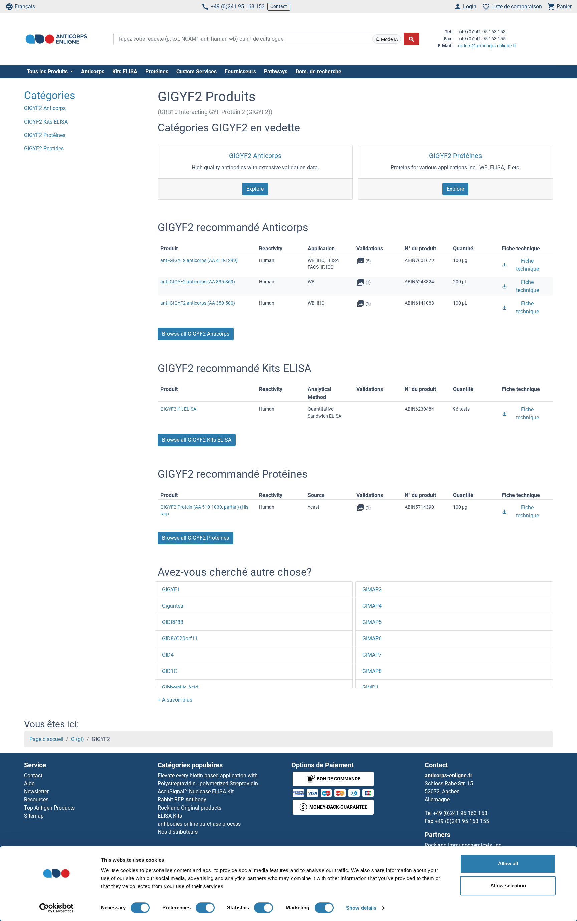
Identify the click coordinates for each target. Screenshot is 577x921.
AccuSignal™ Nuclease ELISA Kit (196, 791)
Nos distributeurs (178, 832)
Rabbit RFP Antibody (182, 799)
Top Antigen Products (49, 807)
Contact (278, 6)
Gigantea (172, 606)
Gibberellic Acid (180, 687)
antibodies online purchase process (199, 824)
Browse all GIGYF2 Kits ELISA (196, 440)
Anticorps (92, 71)
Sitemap (34, 816)
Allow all (508, 863)
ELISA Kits (170, 816)
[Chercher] (411, 39)
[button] (175, 700)
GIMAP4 (372, 606)
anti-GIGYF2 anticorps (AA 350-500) (197, 303)
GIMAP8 (372, 671)
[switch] (205, 907)
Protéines (156, 71)
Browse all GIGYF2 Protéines (195, 538)
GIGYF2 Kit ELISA (178, 409)
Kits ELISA (124, 71)
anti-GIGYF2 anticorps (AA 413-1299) (199, 260)
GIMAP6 (372, 638)
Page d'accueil (46, 739)
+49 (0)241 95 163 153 (238, 6)
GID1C (169, 671)
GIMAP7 (372, 655)
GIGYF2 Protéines (455, 156)
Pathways (275, 71)
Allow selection (508, 885)
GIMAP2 (372, 589)
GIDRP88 (172, 622)
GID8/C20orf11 (180, 638)
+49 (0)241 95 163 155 (462, 821)
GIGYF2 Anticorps (255, 156)
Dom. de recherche (318, 71)
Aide (29, 783)
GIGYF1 (171, 589)
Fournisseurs (240, 71)
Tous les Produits (48, 71)
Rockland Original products (189, 807)
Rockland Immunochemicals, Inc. (464, 845)
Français (25, 6)
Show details (361, 908)
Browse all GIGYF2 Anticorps (195, 334)
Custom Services (196, 71)
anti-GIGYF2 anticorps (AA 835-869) (197, 281)
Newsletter (36, 791)
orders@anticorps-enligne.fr (487, 45)
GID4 (168, 655)
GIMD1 (370, 687)
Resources (36, 799)
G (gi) (77, 739)
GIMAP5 (372, 622)
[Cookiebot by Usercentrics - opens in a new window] (56, 908)
